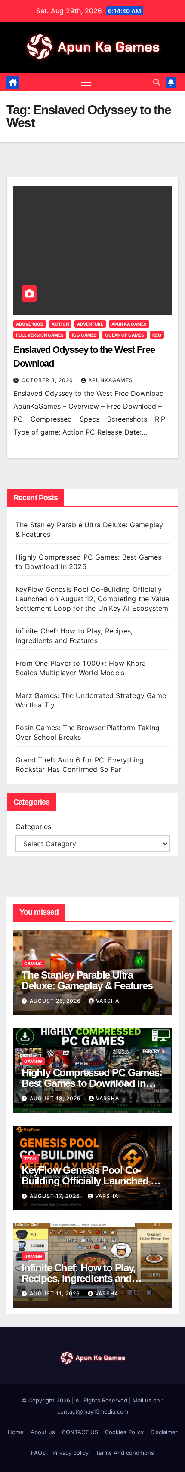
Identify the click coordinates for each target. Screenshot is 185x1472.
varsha (107, 1001)
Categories (33, 826)
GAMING (33, 963)
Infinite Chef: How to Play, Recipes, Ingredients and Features (79, 1278)
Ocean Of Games (124, 334)
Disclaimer (164, 1432)
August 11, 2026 (56, 1293)
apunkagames (110, 380)
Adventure (90, 324)
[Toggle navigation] (86, 82)
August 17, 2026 (56, 1196)
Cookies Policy (124, 1432)
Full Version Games (40, 334)
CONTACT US (80, 1432)
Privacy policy (70, 1452)
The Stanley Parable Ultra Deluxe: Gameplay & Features (88, 980)
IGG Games (84, 334)
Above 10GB (29, 324)
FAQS (38, 1452)
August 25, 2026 (56, 1001)
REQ (156, 334)
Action (60, 324)
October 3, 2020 (48, 380)
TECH (30, 1158)
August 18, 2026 (56, 1098)
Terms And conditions (125, 1452)
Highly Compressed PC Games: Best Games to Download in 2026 (92, 1083)
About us (43, 1432)
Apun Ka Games (129, 324)
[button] (156, 82)
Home (16, 1432)
